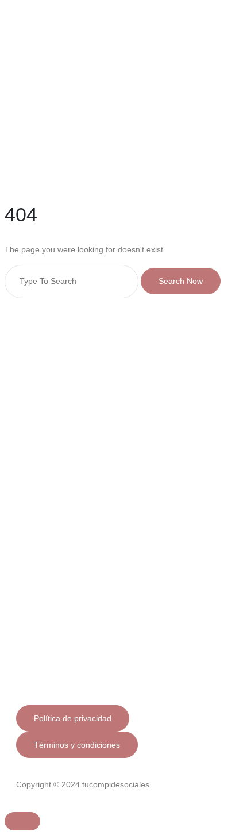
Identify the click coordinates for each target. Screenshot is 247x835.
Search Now (181, 281)
